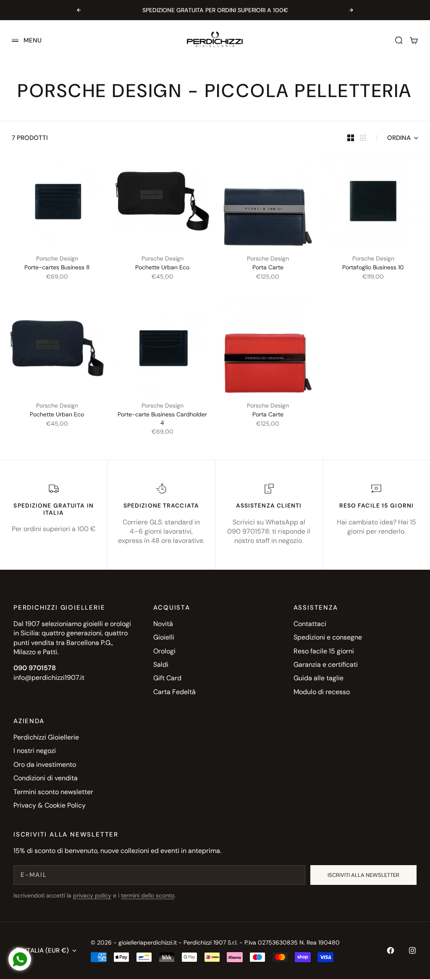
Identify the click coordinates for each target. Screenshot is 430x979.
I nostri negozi (34, 750)
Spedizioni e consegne (328, 637)
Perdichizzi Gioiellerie (46, 737)
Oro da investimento (44, 764)
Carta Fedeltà (174, 691)
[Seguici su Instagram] (412, 950)
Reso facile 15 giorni (324, 651)
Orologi (164, 651)
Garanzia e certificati (326, 664)
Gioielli (163, 637)
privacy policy (92, 895)
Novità (163, 623)
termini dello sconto (147, 895)
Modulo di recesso (322, 691)
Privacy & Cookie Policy (49, 805)
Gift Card (167, 678)
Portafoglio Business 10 (373, 267)
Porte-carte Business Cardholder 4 (162, 418)
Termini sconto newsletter (53, 791)
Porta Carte (267, 267)
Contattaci (310, 623)
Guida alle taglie (318, 678)
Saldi (160, 664)
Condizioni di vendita (45, 778)
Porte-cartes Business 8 (57, 267)
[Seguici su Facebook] (390, 950)
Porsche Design (57, 258)
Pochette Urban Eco (162, 267)
